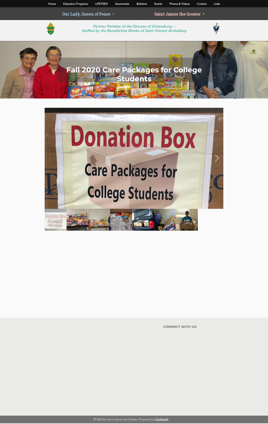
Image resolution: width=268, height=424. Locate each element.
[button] (75, 3)
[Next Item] (217, 158)
